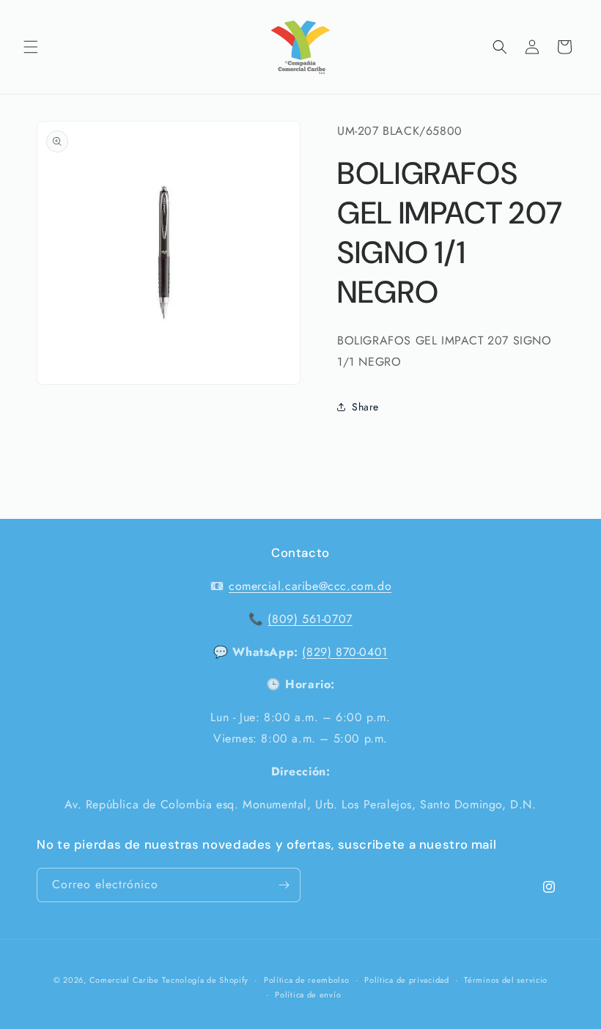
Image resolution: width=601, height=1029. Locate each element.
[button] (31, 47)
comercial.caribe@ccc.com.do (310, 586)
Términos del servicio (505, 980)
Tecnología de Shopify (205, 980)
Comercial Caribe (124, 980)
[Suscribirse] (284, 885)
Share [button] (365, 406)
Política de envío (308, 994)
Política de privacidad (406, 980)
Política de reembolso (307, 980)
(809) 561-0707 (310, 619)
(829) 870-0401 (344, 651)
